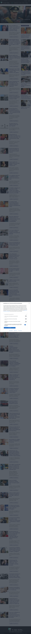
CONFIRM (9, 327)
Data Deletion (11, 330)
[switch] (25, 316)
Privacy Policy (20, 330)
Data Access (15, 330)
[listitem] (15, 314)
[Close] (29, 303)
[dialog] (15, 317)
